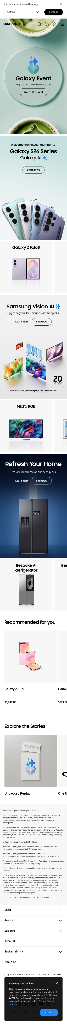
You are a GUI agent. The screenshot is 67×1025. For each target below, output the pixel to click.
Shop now (41, 321)
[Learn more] (33, 347)
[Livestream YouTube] (30, 761)
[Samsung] (10, 24)
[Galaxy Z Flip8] (30, 656)
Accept (49, 1012)
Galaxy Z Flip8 (14, 689)
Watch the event (33, 92)
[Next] (63, 267)
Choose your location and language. (21, 4)
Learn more (33, 169)
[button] (33, 910)
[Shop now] (33, 506)
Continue (53, 12)
